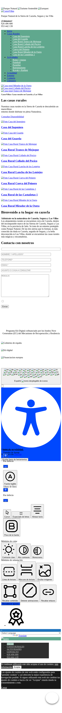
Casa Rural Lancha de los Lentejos (28, 47)
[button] (2, 386)
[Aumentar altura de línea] (5, 490)
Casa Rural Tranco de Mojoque (27, 41)
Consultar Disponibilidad (12, 116)
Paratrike (17, 65)
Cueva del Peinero (21, 49)
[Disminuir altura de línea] (5, 500)
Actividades (12, 57)
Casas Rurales (13, 33)
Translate (22, 635)
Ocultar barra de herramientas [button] (14, 459)
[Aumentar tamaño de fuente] (5, 456)
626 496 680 (12, 654)
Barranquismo (19, 67)
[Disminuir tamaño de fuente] (5, 466)
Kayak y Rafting (20, 70)
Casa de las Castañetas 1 (24, 54)
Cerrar (4, 687)
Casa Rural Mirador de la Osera (27, 52)
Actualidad (12, 73)
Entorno (10, 75)
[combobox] (31, 376)
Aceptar (17, 667)
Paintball (17, 62)
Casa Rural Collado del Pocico (27, 44)
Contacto (11, 78)
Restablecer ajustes (10, 604)
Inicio (9, 31)
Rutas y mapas (19, 60)
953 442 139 (12, 657)
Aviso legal (25, 311)
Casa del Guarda (20, 39)
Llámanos (11, 80)
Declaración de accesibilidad (14, 316)
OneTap (17, 454)
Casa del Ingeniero (21, 36)
